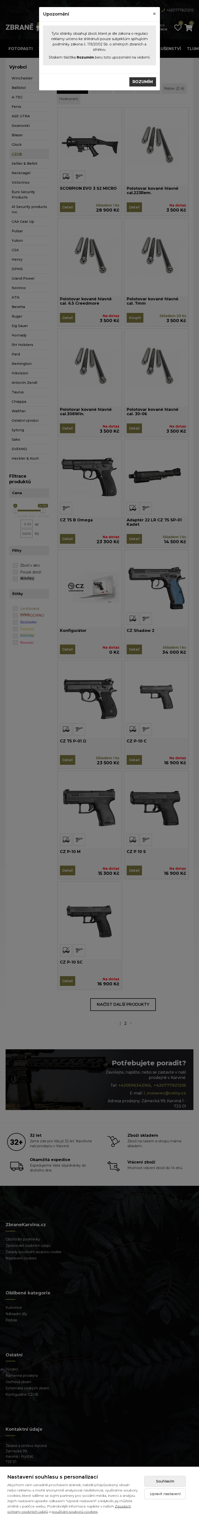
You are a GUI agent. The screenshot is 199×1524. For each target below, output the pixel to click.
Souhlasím (165, 1481)
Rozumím (143, 81)
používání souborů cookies (75, 1511)
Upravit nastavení (165, 1494)
